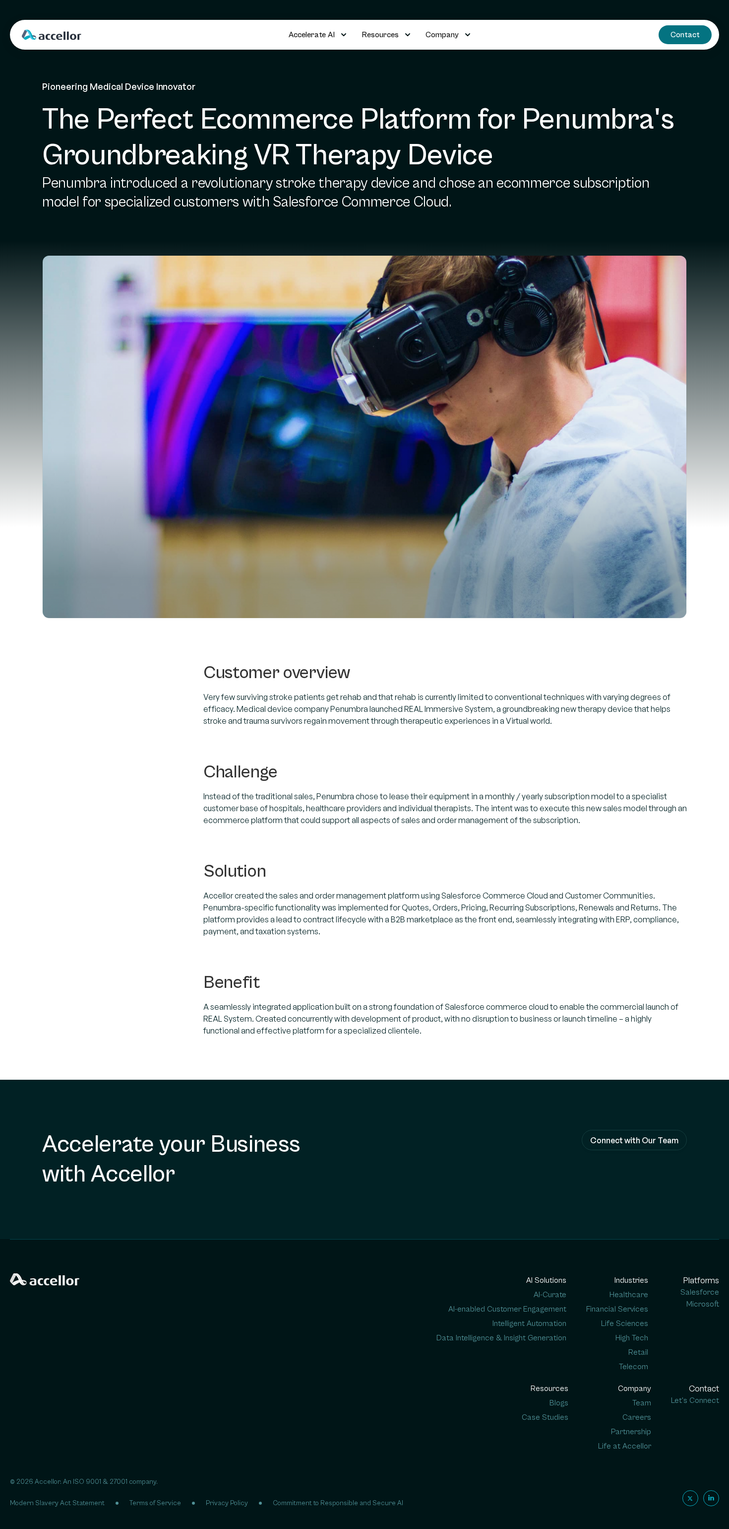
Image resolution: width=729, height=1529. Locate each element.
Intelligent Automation (529, 1323)
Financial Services (617, 1309)
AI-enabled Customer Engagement (507, 1309)
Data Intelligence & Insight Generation (501, 1337)
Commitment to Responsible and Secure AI (338, 1503)
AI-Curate (550, 1294)
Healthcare (628, 1294)
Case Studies (545, 1417)
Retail (638, 1352)
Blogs (558, 1402)
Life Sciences (624, 1323)
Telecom (633, 1366)
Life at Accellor (624, 1446)
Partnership (631, 1431)
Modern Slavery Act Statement (57, 1503)
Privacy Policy (227, 1503)
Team (641, 1402)
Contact (685, 34)
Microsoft (702, 1304)
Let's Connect (695, 1400)
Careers (636, 1417)
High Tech (631, 1337)
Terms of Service (155, 1503)
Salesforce (699, 1292)
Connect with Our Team (634, 1140)
